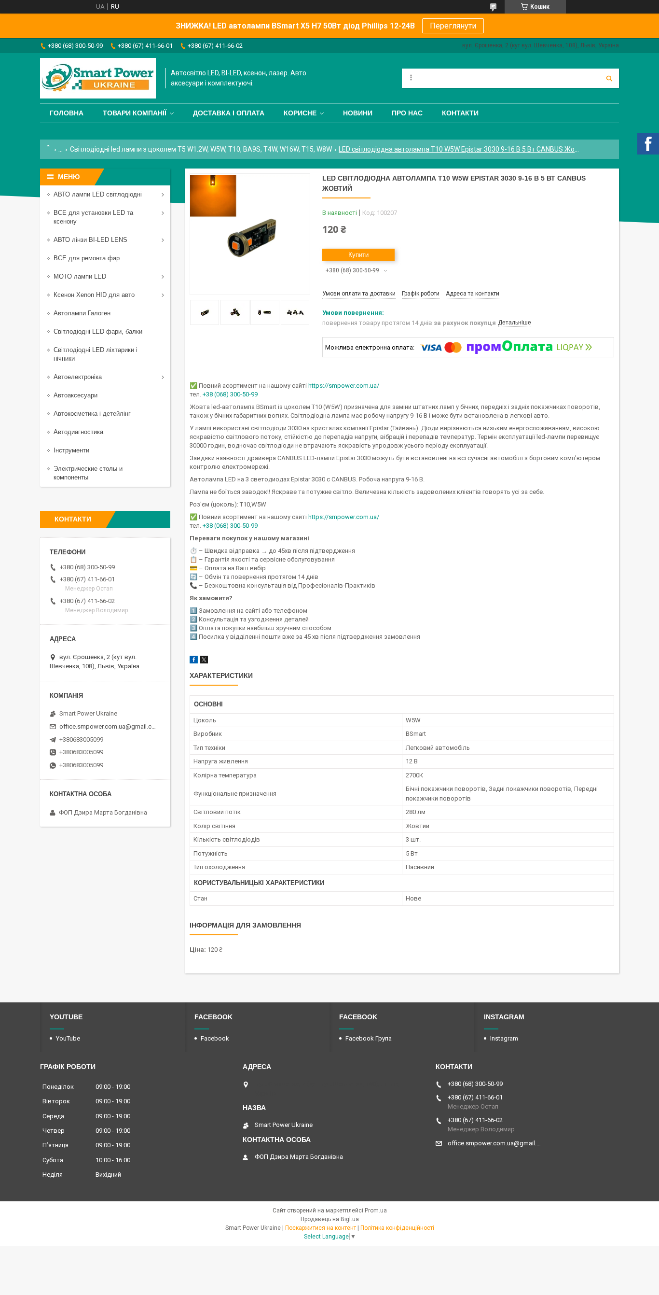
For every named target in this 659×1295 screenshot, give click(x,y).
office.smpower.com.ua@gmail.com (108, 726)
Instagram (504, 1038)
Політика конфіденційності (397, 1228)
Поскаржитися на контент (320, 1228)
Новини (357, 113)
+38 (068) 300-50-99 (230, 394)
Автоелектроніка (78, 376)
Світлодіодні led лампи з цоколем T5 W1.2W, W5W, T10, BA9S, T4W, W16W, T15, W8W (201, 149)
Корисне (300, 113)
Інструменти (71, 450)
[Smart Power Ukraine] (98, 78)
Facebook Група (368, 1038)
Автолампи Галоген (82, 313)
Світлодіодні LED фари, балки (98, 331)
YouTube (68, 1038)
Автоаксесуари (75, 395)
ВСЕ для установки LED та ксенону (93, 217)
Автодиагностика (78, 432)
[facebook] (194, 661)
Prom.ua (376, 1210)
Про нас (407, 113)
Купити (358, 254)
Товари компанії (134, 113)
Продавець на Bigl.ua (330, 1219)
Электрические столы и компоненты (88, 473)
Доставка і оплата (228, 113)
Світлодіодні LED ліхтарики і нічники (95, 354)
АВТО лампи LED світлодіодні (98, 194)
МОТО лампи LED (80, 276)
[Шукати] (609, 78)
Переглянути (453, 25)
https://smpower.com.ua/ (343, 385)
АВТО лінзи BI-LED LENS (90, 239)
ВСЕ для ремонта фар (87, 258)
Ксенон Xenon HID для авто (94, 294)
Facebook (215, 1038)
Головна (66, 113)
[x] (204, 661)
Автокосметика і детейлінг (92, 413)
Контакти (460, 113)
